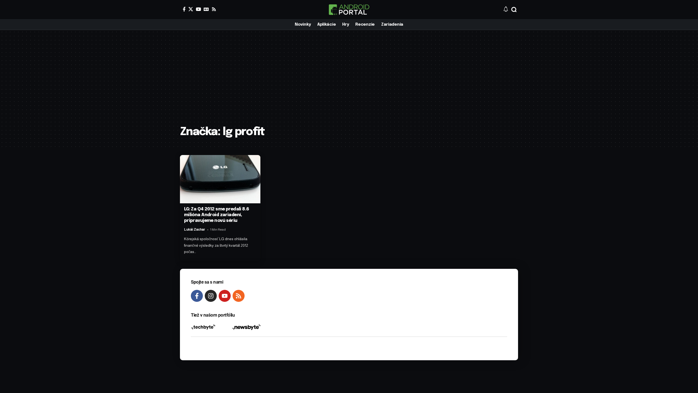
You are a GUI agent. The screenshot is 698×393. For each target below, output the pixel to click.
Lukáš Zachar (194, 229)
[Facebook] (184, 9)
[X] (190, 9)
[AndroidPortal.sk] (349, 9)
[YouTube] (198, 9)
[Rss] (214, 9)
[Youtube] (225, 296)
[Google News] (206, 9)
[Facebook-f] (197, 296)
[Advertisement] (349, 82)
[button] (514, 9)
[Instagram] (211, 296)
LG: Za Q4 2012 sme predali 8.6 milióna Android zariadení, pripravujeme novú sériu (216, 215)
